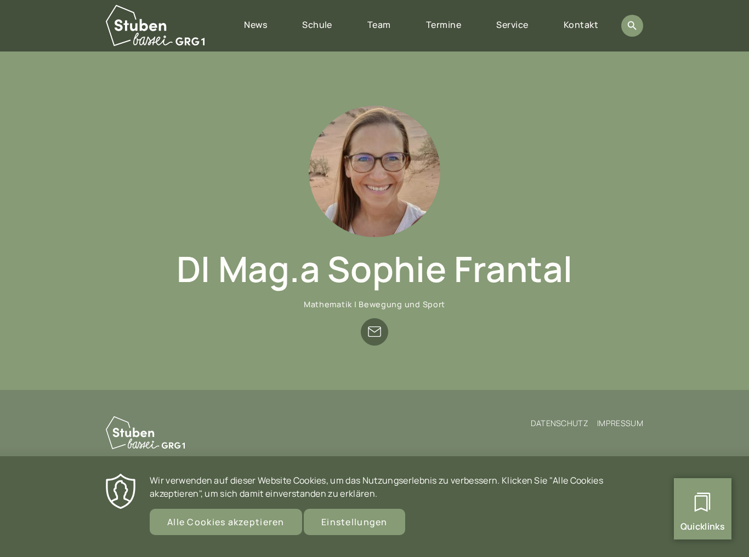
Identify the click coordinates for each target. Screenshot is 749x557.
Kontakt (581, 25)
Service (512, 25)
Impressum (620, 423)
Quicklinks (702, 526)
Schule (317, 25)
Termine (443, 25)
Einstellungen (354, 522)
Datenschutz (560, 423)
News (255, 25)
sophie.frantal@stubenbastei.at (374, 332)
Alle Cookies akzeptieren (226, 522)
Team (379, 25)
